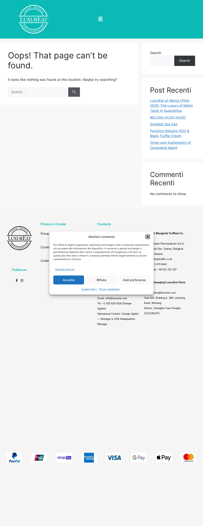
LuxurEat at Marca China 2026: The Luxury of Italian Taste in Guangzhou (171, 106)
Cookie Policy (89, 289)
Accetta (69, 280)
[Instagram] (21, 280)
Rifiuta (101, 280)
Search (155, 53)
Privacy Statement (109, 289)
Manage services (64, 269)
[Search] (74, 92)
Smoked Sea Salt (163, 124)
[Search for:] (38, 92)
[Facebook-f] (16, 280)
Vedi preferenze (134, 280)
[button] (148, 237)
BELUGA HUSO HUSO (168, 117)
